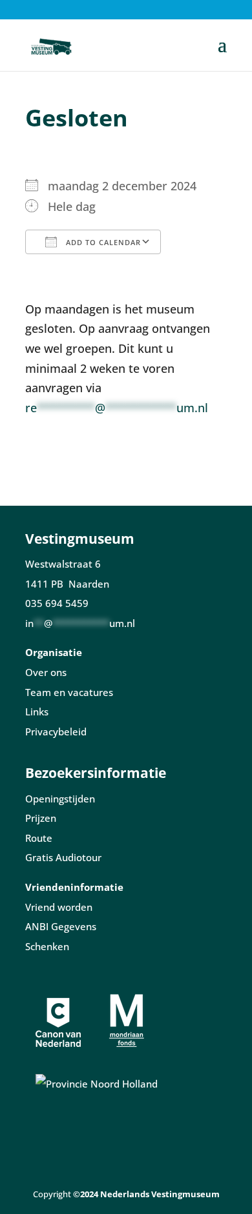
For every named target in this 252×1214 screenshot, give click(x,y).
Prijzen (40, 817)
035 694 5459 (57, 603)
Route (38, 837)
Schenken (47, 946)
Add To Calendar (102, 242)
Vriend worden (58, 907)
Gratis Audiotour (63, 857)
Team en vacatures (69, 692)
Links (36, 711)
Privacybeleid (56, 731)
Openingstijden (60, 798)
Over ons (46, 672)
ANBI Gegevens (60, 926)
